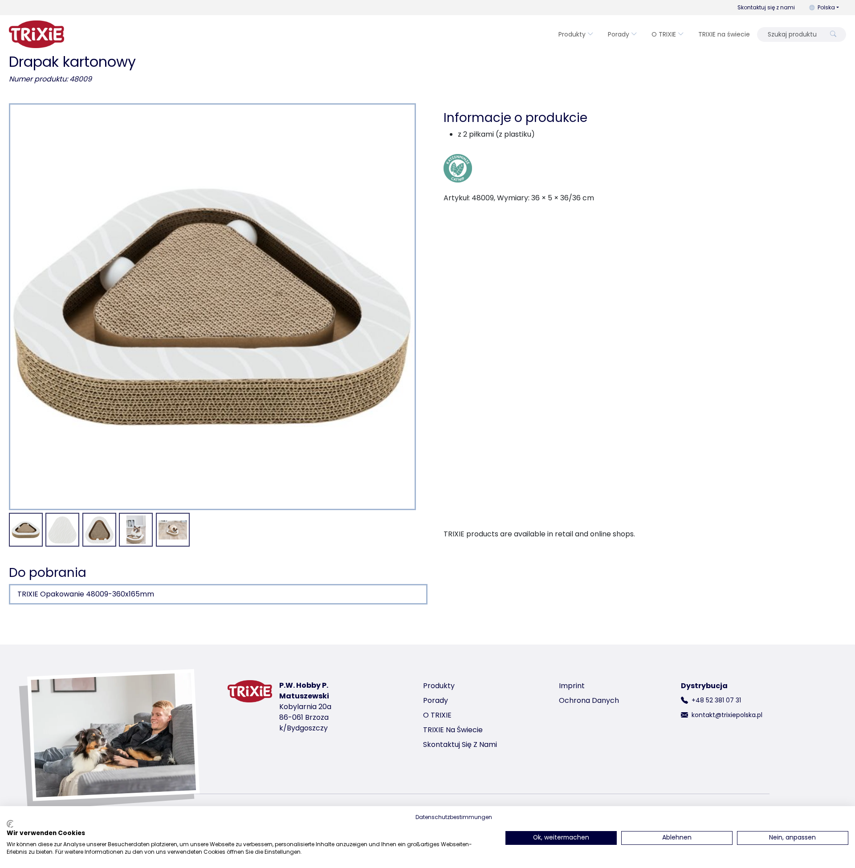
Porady (618, 34)
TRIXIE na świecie (724, 34)
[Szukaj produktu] (833, 34)
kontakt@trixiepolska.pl (727, 714)
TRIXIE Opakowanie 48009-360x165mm (85, 594)
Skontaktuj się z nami (766, 7)
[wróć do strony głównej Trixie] (36, 34)
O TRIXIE (663, 34)
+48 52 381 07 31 (716, 700)
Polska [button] (826, 7)
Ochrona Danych (589, 700)
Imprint (572, 686)
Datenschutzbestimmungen (453, 817)
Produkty (572, 34)
